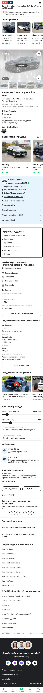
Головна (4, 691)
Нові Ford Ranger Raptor (11, 563)
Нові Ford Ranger (8, 558)
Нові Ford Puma (8, 554)
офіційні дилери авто (10, 623)
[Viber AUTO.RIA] (21, 663)
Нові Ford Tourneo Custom (12, 572)
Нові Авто (20, 633)
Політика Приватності (10, 675)
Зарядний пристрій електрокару (13, 427)
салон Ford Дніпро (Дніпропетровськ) (16, 614)
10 (34, 514)
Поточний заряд (8, 420)
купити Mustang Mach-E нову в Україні (16, 596)
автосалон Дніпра (9, 619)
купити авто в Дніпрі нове (12, 601)
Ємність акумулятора (10, 411)
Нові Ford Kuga (7, 549)
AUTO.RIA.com (7, 633)
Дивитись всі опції (21, 365)
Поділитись (12, 489)
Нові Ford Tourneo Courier (11, 567)
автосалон (6, 605)
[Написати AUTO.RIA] (28, 663)
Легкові (31, 633)
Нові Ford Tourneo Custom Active (14, 577)
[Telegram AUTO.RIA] (8, 663)
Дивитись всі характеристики (21, 313)
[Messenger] (14, 663)
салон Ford (6, 610)
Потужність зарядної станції (12, 435)
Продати (21, 691)
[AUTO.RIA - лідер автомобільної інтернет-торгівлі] (7, 2)
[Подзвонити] (34, 663)
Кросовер (8, 243)
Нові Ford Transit (8, 581)
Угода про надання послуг (12, 670)
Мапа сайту (6, 679)
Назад (6, 54)
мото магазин (7, 628)
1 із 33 (5, 79)
